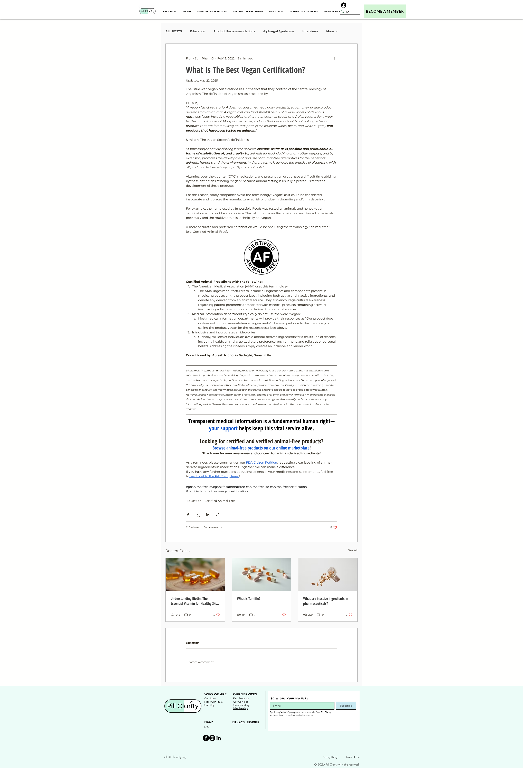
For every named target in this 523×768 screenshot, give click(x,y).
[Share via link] (218, 515)
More (330, 31)
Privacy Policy (330, 757)
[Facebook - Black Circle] (206, 738)
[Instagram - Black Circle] (212, 738)
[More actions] (334, 58)
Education (197, 31)
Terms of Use (353, 757)
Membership (240, 708)
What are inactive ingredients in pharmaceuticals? (325, 601)
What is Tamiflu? (248, 598)
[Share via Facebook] (188, 515)
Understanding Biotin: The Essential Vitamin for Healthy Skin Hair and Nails (194, 601)
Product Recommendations (234, 31)
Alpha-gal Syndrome (278, 31)
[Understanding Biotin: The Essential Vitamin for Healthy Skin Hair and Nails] (195, 574)
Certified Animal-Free (220, 501)
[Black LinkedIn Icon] (219, 738)
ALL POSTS (173, 31)
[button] (186, 11)
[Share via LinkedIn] (208, 515)
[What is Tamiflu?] (261, 574)
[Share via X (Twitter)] (198, 515)
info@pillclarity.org (175, 757)
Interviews (310, 31)
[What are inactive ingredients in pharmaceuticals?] (327, 574)
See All (353, 550)
